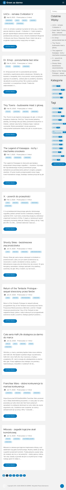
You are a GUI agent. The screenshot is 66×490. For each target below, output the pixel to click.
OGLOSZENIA (57, 97)
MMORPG (56, 152)
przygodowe (26, 297)
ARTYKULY (57, 93)
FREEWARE (57, 140)
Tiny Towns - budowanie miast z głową (23, 105)
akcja (8, 343)
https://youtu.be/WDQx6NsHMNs (14, 398)
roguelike (18, 157)
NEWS (56, 86)
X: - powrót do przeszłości (16, 196)
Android (32, 20)
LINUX (56, 127)
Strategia (20, 23)
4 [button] (17, 475)
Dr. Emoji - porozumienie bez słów (20, 60)
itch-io (8, 66)
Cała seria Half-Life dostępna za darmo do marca (23, 336)
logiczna (17, 66)
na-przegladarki (28, 438)
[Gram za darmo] (31, 2)
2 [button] (10, 475)
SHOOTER (57, 119)
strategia (27, 392)
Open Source (9, 23)
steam (31, 343)
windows (26, 66)
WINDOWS (57, 108)
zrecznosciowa (36, 251)
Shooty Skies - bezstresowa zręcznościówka (17, 244)
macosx (25, 111)
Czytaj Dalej (10, 46)
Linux (17, 20)
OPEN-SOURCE (58, 156)
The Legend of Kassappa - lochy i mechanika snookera (20, 150)
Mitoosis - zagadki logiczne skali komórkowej (19, 431)
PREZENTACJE (58, 89)
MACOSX (56, 112)
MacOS (25, 20)
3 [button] (13, 475)
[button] (3, 475)
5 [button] (20, 475)
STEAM (56, 159)
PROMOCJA (57, 148)
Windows (9, 20)
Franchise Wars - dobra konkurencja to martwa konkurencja (23, 385)
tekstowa (35, 202)
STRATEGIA (57, 144)
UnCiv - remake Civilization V (18, 14)
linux (7, 202)
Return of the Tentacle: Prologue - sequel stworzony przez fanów (20, 290)
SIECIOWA (57, 136)
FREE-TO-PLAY (58, 116)
